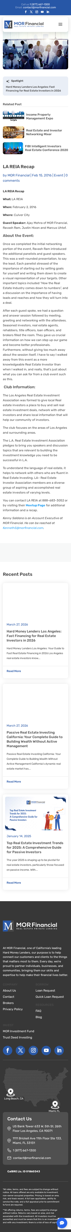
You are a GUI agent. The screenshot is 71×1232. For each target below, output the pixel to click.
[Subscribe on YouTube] (42, 12)
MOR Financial (19, 175)
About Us (9, 990)
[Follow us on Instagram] (36, 12)
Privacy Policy (13, 1009)
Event (58, 175)
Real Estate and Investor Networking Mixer (44, 132)
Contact (8, 997)
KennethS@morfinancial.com (23, 528)
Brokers (8, 1003)
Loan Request (45, 990)
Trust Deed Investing (17, 1037)
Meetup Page (35, 505)
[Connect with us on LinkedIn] (47, 12)
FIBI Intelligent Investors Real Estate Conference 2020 (46, 148)
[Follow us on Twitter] (31, 12)
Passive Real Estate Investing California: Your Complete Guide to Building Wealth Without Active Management (35, 739)
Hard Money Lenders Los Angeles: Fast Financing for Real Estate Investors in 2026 (33, 88)
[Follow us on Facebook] (25, 12)
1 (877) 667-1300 (40, 4)
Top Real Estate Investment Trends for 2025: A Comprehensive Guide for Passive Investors (35, 847)
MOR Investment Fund (18, 1031)
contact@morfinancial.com (32, 1158)
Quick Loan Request (50, 997)
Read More (14, 671)
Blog (39, 1017)
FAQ (38, 1011)
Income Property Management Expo (39, 116)
